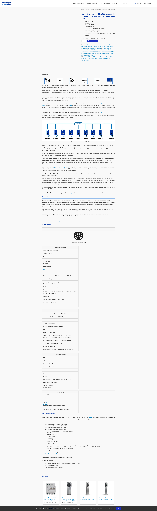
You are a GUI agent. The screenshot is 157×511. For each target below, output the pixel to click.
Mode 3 (44, 269)
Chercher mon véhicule (51, 453)
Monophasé (99, 58)
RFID (107, 58)
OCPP (104, 58)
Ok (118, 508)
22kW (91, 57)
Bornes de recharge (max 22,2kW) (93, 46)
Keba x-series (91, 58)
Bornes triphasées (104, 53)
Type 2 (90, 417)
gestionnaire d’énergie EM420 (61, 167)
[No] (155, 508)
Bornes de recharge (78, 3)
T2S (110, 58)
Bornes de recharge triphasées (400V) (105, 51)
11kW (88, 57)
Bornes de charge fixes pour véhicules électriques (98, 44)
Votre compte (147, 3)
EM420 (83, 58)
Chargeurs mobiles (91, 3)
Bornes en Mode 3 (85, 53)
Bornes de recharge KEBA (104, 50)
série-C (70, 193)
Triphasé (83, 60)
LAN (96, 58)
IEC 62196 (45, 404)
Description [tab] (45, 74)
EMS (86, 58)
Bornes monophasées (95, 53)
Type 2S (87, 60)
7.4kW (98, 57)
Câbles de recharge (104, 3)
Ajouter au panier (92, 40)
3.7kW (94, 57)
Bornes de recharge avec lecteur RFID (92, 48)
